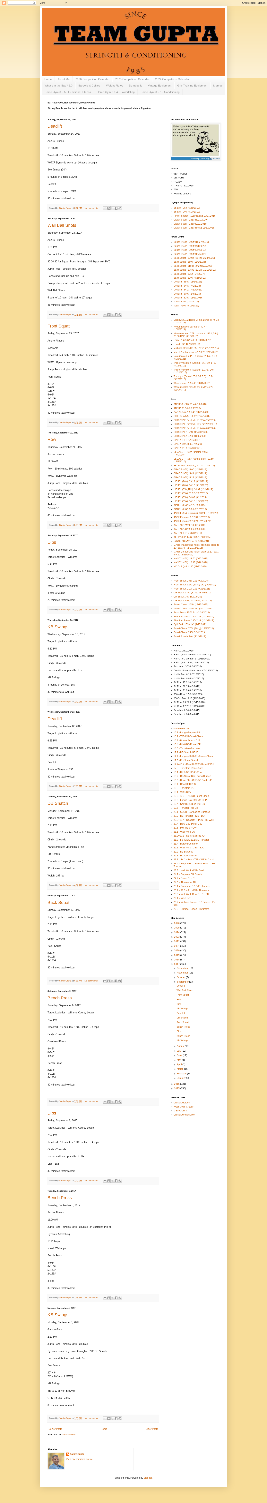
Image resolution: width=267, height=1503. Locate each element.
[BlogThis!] (109, 208)
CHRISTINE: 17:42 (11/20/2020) (191, 432)
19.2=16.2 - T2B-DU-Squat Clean (191, 796)
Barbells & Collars (89, 85)
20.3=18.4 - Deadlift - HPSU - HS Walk (194, 820)
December (183, 968)
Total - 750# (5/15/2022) (186, 305)
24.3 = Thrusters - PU (185, 882)
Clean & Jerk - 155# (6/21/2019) (191, 219)
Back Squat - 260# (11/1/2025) (190, 261)
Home (48, 79)
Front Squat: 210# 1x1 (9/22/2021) (192, 588)
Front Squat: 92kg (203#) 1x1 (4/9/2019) (195, 584)
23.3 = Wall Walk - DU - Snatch (190, 870)
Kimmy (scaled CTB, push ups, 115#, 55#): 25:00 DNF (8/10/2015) (196, 335)
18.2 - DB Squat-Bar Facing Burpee (192, 776)
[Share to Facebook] (116, 208)
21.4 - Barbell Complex (186, 843)
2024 (177, 932)
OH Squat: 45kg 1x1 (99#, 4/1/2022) (193, 600)
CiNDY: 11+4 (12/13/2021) (188, 448)
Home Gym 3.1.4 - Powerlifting (116, 92)
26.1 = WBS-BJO (182, 898)
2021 (177, 946)
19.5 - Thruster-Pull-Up (186, 808)
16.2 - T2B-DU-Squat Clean (188, 736)
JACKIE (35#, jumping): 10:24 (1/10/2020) (196, 513)
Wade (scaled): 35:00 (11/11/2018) (192, 383)
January (181, 1078)
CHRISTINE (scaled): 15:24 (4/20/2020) (195, 428)
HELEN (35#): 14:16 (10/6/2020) (191, 501)
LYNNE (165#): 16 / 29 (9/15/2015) (192, 541)
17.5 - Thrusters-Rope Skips (188, 768)
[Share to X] (112, 208)
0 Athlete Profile (182, 728)
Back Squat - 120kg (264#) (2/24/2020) (194, 258)
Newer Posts (55, 1429)
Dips (51, 542)
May (179, 1060)
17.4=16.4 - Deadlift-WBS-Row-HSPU (194, 764)
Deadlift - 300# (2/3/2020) (187, 293)
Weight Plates (114, 85)
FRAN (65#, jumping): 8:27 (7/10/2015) (194, 465)
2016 (177, 1084)
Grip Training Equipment (192, 85)
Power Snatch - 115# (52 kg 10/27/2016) (195, 215)
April (179, 1064)
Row (51, 439)
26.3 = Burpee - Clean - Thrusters (191, 909)
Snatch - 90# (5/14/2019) (187, 211)
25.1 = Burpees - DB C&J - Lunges (192, 886)
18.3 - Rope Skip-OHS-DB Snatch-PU (193, 780)
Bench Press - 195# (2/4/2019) (190, 250)
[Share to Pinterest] (120, 208)
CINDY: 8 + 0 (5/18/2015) (187, 440)
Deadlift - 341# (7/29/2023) (188, 289)
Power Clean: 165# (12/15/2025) (191, 604)
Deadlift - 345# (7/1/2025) (187, 285)
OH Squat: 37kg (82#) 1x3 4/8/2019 (192, 592)
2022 (177, 941)
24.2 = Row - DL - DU (185, 878)
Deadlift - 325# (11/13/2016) (188, 297)
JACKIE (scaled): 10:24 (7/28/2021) (192, 521)
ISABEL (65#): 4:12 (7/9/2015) (189, 505)
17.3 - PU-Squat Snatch (186, 760)
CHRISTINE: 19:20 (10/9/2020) (190, 436)
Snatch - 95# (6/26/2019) (187, 208)
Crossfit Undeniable (184, 1114)
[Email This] (105, 208)
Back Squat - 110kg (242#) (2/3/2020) (193, 266)
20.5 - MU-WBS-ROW (185, 827)
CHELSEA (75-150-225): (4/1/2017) (192, 416)
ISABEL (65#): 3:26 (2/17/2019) (190, 509)
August (181, 1046)
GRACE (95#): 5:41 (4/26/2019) (190, 473)
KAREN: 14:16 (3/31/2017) (188, 533)
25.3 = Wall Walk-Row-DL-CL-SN (191, 894)
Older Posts (152, 1429)
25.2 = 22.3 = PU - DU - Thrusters (191, 890)
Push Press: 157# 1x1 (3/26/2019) (192, 612)
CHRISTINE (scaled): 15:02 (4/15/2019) (195, 420)
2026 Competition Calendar (92, 79)
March (180, 1069)
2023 (177, 937)
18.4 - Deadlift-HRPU (185, 784)
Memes (217, 85)
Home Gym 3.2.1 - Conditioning (160, 92)
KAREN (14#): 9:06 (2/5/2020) (189, 529)
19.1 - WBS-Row (182, 792)
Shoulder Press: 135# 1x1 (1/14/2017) (194, 620)
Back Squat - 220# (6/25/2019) (190, 277)
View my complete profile (79, 1459)
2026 (177, 923)
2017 (177, 964)
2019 (177, 955)
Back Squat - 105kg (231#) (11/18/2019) (195, 269)
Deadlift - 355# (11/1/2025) (188, 281)
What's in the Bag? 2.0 (59, 85)
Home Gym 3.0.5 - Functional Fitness (68, 92)
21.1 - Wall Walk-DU (184, 831)
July (179, 1050)
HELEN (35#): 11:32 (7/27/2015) (191, 493)
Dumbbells (135, 85)
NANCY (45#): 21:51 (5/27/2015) (191, 558)
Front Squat (58, 326)
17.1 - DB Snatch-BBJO (186, 752)
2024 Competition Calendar (172, 79)
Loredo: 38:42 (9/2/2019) (187, 344)
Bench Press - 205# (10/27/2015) (191, 242)
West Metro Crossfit (184, 1106)
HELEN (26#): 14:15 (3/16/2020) (191, 485)
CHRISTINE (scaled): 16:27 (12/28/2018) (195, 424)
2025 (177, 927)
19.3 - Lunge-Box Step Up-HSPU (191, 800)
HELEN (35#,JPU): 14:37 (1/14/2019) (193, 489)
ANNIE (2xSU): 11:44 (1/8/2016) (190, 404)
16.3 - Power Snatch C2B (187, 740)
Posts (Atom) (68, 1434)
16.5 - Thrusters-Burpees (187, 748)
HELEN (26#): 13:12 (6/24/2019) (191, 481)
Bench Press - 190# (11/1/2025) (190, 254)
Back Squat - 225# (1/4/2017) (189, 274)
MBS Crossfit (180, 1110)
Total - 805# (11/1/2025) (186, 301)
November (183, 972)
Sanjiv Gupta (77, 1454)
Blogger (148, 1478)
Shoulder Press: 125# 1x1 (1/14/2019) (194, 616)
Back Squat (58, 902)
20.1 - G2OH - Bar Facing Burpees (192, 812)
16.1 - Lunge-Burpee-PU (187, 732)
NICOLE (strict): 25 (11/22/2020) (190, 566)
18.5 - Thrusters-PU (184, 788)
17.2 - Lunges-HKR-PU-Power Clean (193, 756)
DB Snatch (57, 803)
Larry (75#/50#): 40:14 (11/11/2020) (192, 340)
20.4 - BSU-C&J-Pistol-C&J (188, 824)
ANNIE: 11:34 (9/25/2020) (187, 408)
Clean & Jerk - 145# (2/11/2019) (190, 223)
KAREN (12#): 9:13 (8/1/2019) (189, 525)
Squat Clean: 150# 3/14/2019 (189, 632)
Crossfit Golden (182, 1102)
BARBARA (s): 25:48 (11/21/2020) (191, 412)
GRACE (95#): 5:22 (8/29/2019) (190, 477)
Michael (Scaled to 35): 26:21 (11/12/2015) (196, 348)
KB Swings (57, 626)
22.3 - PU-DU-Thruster (185, 855)
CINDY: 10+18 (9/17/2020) (188, 444)
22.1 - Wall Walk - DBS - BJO (189, 847)
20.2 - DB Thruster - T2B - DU (189, 816)
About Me (64, 79)
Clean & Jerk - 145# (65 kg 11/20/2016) (194, 227)
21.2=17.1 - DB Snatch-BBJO (189, 835)
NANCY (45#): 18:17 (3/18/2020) (191, 562)
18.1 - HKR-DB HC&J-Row (188, 772)
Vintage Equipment (159, 85)
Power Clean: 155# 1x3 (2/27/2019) (192, 608)
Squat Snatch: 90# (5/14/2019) (190, 636)
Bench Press (59, 998)
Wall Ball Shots (61, 225)
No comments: (92, 208)
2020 (177, 950)
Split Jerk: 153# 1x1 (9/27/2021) (190, 624)
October (181, 977)
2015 (177, 1088)
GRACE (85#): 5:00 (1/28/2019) (190, 469)
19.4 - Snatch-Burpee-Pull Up (189, 804)
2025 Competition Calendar (132, 79)
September (183, 982)
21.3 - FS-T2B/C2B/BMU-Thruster (191, 839)
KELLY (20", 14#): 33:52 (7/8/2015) (192, 537)
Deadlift (54, 126)
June (180, 1055)
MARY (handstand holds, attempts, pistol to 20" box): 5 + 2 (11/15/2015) (196, 546)
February (182, 1073)
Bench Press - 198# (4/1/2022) (190, 246)
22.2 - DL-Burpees (183, 851)
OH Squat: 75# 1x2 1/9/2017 (189, 596)
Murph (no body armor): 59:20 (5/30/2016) (196, 352)
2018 (177, 959)
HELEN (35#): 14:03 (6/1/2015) (190, 497)
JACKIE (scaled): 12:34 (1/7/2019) (192, 517)
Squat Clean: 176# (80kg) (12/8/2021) (194, 628)
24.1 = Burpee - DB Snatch (188, 874)
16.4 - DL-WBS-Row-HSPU (188, 744)
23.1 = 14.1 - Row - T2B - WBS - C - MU (194, 859)
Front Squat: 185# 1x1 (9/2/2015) (191, 580)
